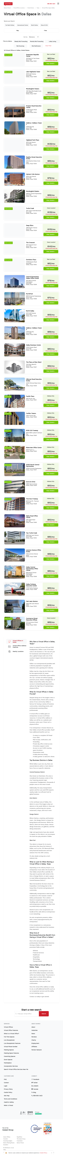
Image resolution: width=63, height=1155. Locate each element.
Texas (38, 7)
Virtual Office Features (11, 1030)
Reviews (34, 1037)
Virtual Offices (8, 1027)
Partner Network (37, 1050)
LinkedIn (35, 1086)
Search (44, 1013)
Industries (34, 1030)
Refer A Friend (8, 1105)
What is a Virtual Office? (11, 1033)
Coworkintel (19, 1140)
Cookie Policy (8, 1092)
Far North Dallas (9, 25)
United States (30, 7)
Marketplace (7, 1063)
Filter (45, 30)
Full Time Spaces (9, 1037)
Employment (35, 1043)
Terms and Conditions (10, 1099)
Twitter (35, 1082)
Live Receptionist (9, 1040)
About (33, 1027)
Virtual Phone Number (10, 1046)
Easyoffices (19, 1137)
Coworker (5, 1138)
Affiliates (34, 1046)
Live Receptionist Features (12, 1043)
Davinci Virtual (7, 7)
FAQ (5, 1079)
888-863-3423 (51, 3)
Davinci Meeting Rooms (8, 1142)
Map (17, 30)
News (33, 1033)
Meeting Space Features (11, 1053)
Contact (6, 1082)
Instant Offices (6, 1137)
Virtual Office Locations (19, 7)
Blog (34, 1092)
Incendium (5, 1144)
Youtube (35, 1089)
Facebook (36, 1079)
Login (5, 1086)
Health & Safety (9, 1102)
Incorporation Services (11, 1066)
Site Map (6, 1095)
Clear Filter (48, 45)
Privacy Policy (8, 1089)
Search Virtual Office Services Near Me (16, 1069)
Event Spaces (8, 1059)
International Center (22, 25)
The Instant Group (21, 1138)
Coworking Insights (7, 1140)
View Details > (50, 63)
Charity (34, 1040)
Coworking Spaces (9, 1056)
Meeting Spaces (9, 1050)
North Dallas (34, 25)
